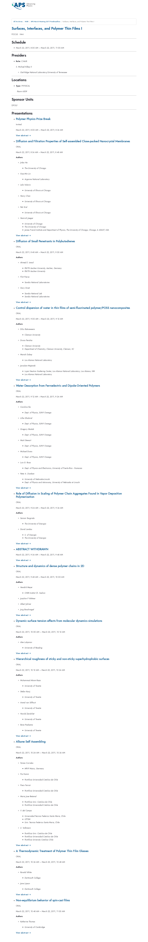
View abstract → (23, 135)
